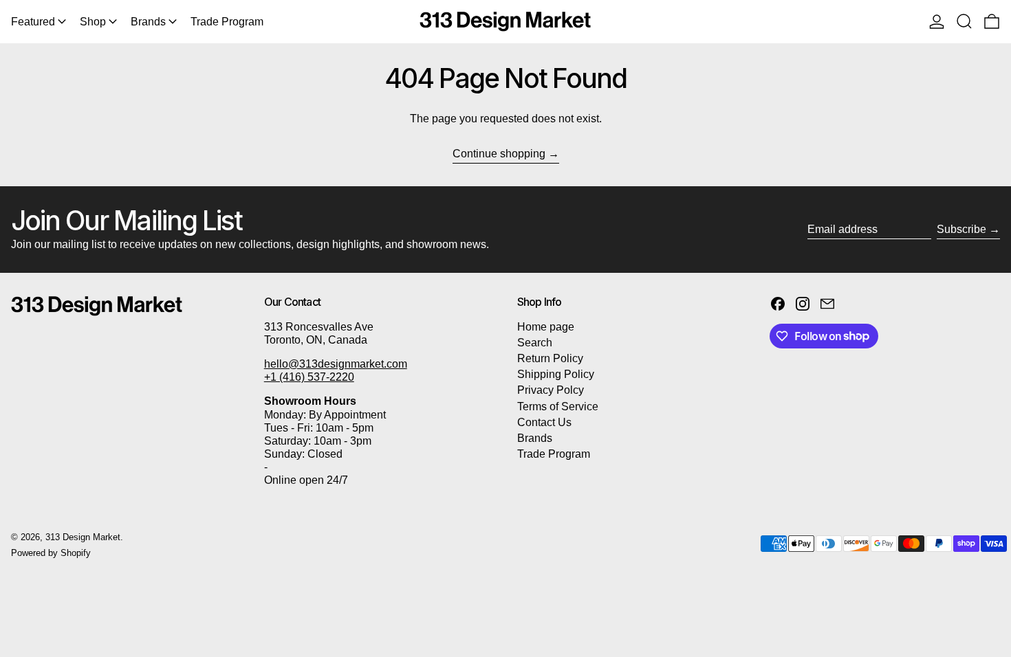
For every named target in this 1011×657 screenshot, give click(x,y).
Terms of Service (557, 406)
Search (534, 342)
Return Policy (550, 358)
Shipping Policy (555, 374)
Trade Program (553, 454)
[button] (964, 21)
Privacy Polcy (550, 390)
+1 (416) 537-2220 (309, 377)
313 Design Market (82, 537)
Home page (545, 327)
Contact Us (544, 422)
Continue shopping (499, 153)
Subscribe (961, 229)
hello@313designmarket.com (335, 364)
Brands (534, 438)
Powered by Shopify (51, 553)
